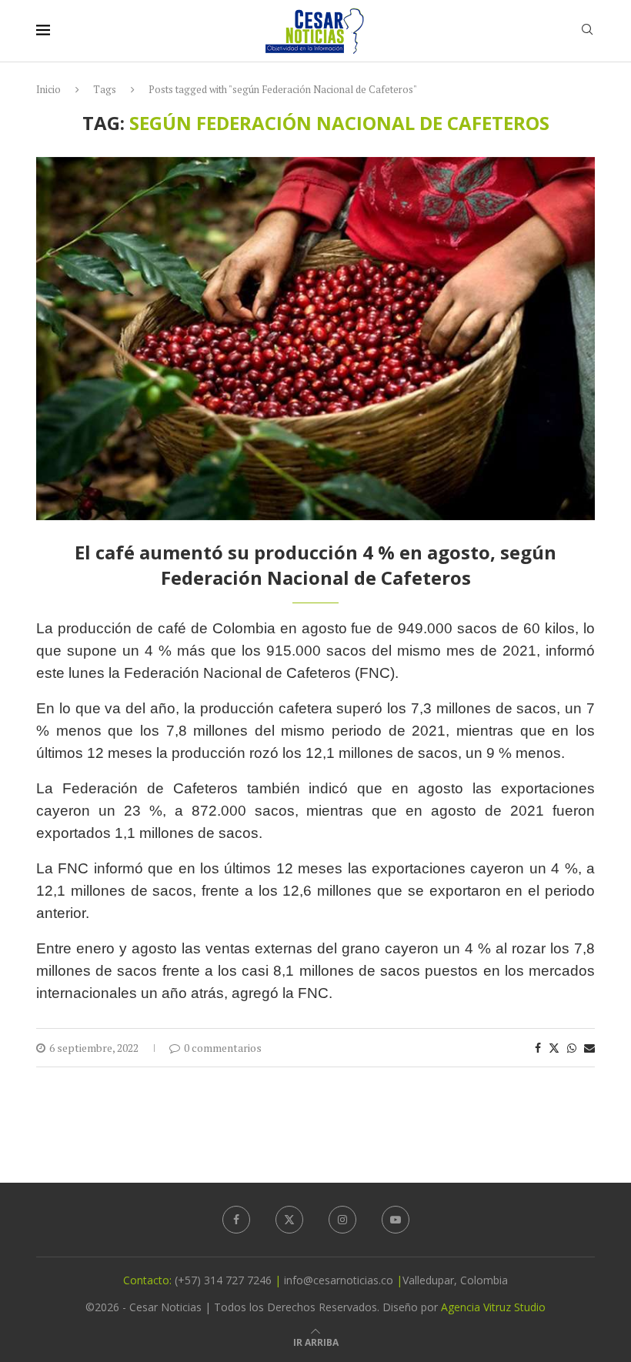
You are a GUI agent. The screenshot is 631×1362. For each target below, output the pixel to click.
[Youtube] (395, 1219)
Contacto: (149, 1280)
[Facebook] (236, 1219)
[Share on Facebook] (538, 1047)
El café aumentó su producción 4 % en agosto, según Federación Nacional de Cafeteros (315, 564)
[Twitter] (289, 1219)
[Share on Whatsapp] (571, 1047)
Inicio (48, 89)
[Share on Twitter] (554, 1047)
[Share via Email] (589, 1047)
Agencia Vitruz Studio (493, 1307)
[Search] (587, 31)
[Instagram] (342, 1219)
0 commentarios (223, 1047)
